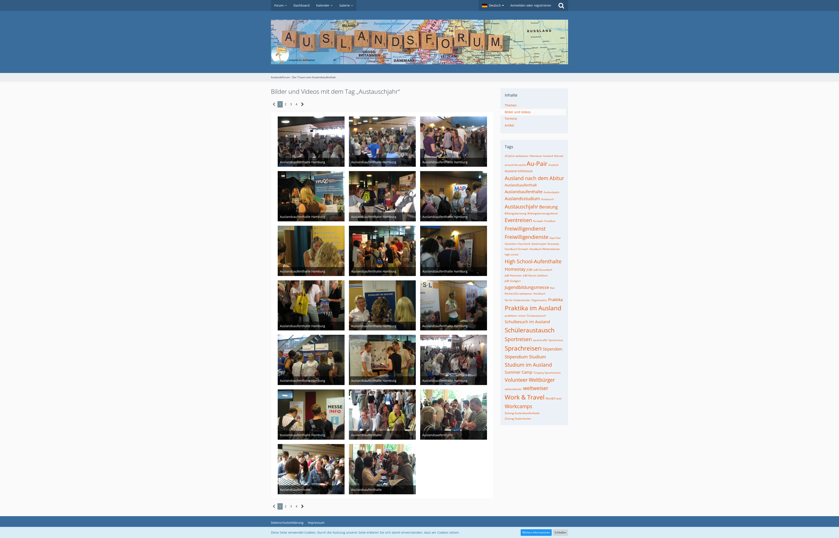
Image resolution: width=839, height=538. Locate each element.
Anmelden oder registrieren (530, 5)
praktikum (511, 316)
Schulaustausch (536, 316)
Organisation (539, 300)
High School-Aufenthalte (533, 261)
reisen (522, 316)
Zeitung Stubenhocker (518, 418)
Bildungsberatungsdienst (542, 213)
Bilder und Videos (518, 112)
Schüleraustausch (530, 330)
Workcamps (518, 406)
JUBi (529, 269)
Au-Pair (537, 163)
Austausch (547, 199)
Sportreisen (518, 339)
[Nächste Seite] (302, 104)
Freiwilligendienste (526, 236)
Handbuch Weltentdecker (544, 249)
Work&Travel (554, 398)
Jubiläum (542, 275)
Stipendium (516, 357)
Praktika (555, 299)
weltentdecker (513, 389)
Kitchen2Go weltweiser (518, 293)
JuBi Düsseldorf (543, 270)
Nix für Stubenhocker (517, 300)
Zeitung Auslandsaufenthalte (522, 413)
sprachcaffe (540, 340)
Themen (511, 105)
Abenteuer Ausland (541, 156)
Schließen (560, 532)
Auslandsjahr (552, 192)
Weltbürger (542, 379)
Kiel (552, 288)
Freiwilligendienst (525, 228)
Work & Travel (524, 397)
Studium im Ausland (528, 364)
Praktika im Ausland (533, 308)
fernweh (538, 221)
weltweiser (535, 388)
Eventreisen (518, 220)
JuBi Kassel (529, 275)
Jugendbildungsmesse (527, 287)
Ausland (553, 165)
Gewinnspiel (538, 244)
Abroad (558, 156)
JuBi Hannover (513, 275)
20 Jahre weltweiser (517, 156)
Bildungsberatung (515, 213)
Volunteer (516, 379)
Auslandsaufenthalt (521, 185)
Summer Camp (518, 372)
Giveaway (553, 244)
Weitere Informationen (536, 532)
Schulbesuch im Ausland (527, 321)
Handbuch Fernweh (516, 249)
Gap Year (555, 238)
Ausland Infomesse (519, 171)
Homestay (515, 269)
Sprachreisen (523, 348)
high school (511, 254)
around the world (515, 165)
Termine (511, 118)
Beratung (548, 207)
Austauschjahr (521, 206)
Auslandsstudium (522, 198)
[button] (493, 5)
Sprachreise (555, 340)
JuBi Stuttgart (513, 281)
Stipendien (552, 349)
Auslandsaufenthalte (524, 191)
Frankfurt (549, 221)
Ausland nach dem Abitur (534, 178)
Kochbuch (539, 293)
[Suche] (561, 5)
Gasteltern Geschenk (517, 244)
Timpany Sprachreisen (547, 373)
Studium (537, 357)
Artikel (509, 125)
